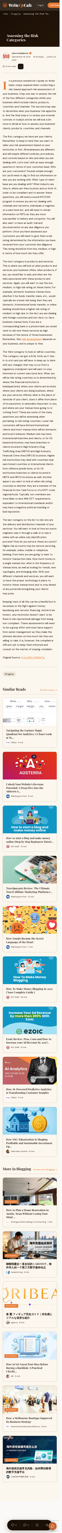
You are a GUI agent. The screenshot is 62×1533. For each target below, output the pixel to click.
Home (5, 14)
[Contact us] (53, 1526)
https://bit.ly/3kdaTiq (33, 657)
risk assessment (31, 339)
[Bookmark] (37, 1525)
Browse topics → (48, 690)
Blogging (15, 14)
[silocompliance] (6, 56)
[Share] (47, 1525)
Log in (41, 5)
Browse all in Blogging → (45, 1169)
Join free (54, 5)
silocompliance (20, 53)
